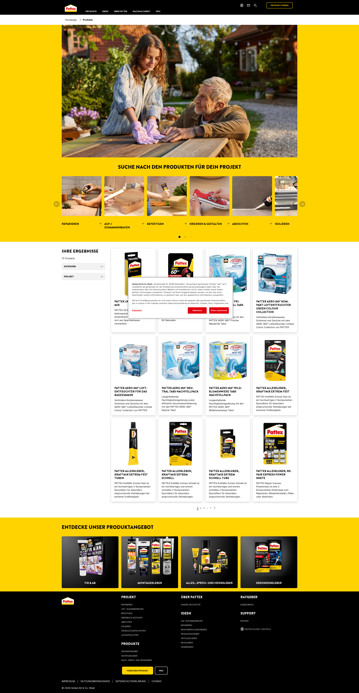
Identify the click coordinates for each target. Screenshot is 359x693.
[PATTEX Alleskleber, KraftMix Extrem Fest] (275, 375)
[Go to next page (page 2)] (215, 508)
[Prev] (56, 204)
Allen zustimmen (219, 310)
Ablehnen (197, 310)
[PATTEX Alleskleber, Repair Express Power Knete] (275, 460)
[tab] (179, 237)
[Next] (302, 204)
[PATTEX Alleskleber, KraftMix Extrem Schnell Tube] (228, 460)
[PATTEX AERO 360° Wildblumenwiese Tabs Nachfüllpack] (228, 375)
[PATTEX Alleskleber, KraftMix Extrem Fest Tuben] (133, 460)
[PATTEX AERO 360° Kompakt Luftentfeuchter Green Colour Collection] (275, 290)
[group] (179, 209)
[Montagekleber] (149, 562)
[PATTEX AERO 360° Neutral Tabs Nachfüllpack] (180, 375)
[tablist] (179, 237)
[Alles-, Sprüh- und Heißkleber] (209, 562)
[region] (180, 297)
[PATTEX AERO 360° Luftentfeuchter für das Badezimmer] (133, 375)
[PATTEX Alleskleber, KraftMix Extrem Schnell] (180, 460)
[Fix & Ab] (90, 562)
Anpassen (137, 310)
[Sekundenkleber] (269, 562)
